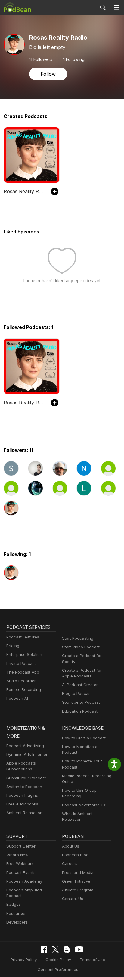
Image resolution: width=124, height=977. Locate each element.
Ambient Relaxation (24, 812)
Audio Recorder (21, 680)
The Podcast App (22, 672)
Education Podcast (80, 711)
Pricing (12, 645)
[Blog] (67, 949)
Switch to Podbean (24, 786)
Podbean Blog (75, 854)
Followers (40, 59)
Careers (69, 863)
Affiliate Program (77, 889)
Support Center (21, 846)
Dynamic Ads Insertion (27, 754)
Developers (17, 922)
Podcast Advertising (25, 745)
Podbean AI (17, 698)
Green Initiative (76, 881)
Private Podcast (21, 663)
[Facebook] (44, 949)
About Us (70, 846)
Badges (13, 904)
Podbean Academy (24, 881)
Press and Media (78, 872)
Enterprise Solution (24, 654)
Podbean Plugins (22, 795)
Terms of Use (92, 959)
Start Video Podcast (81, 646)
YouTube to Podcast (81, 702)
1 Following (74, 59)
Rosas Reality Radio (24, 191)
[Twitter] (55, 949)
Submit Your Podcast (26, 777)
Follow (48, 74)
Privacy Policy (24, 959)
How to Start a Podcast (84, 737)
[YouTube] (79, 949)
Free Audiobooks (22, 804)
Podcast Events (21, 872)
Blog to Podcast (77, 693)
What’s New (17, 854)
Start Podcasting (77, 638)
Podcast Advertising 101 (84, 804)
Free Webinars (20, 863)
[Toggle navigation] (116, 8)
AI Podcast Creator (80, 684)
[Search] (103, 7)
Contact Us (72, 898)
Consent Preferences (58, 969)
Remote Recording (23, 689)
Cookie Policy (58, 959)
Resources (16, 913)
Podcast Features (22, 637)
